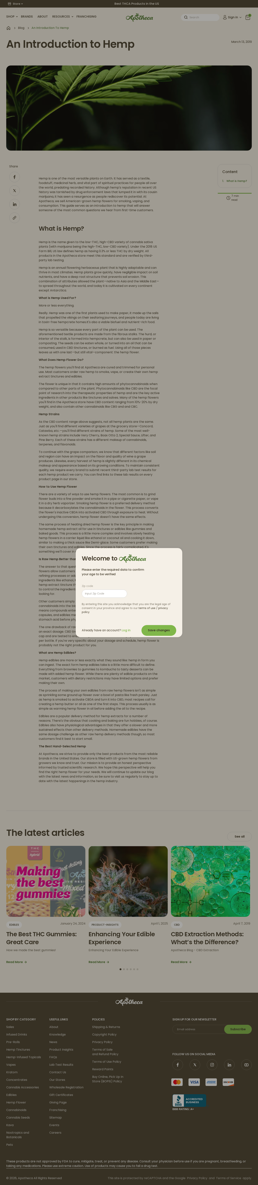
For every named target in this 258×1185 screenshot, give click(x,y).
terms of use (146, 608)
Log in (126, 630)
